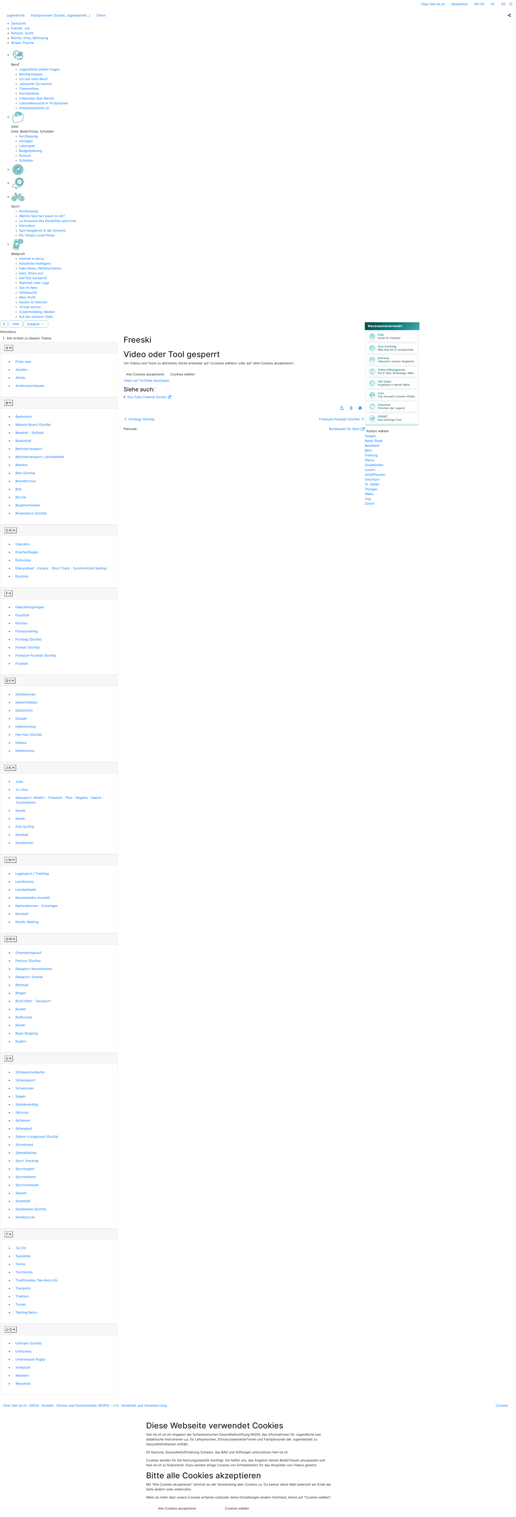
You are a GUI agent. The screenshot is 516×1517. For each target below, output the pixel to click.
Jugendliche (15, 15)
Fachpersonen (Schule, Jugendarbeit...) (60, 15)
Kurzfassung (28, 136)
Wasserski (23, 1383)
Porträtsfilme (29, 93)
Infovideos (27, 226)
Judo (19, 781)
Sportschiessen (27, 1185)
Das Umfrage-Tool (389, 419)
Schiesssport (25, 1080)
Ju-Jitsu (22, 790)
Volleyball (23, 1367)
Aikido (20, 378)
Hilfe (15, 324)
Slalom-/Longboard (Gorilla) (37, 1137)
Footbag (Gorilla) (29, 639)
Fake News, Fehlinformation (40, 268)
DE (503, 4)
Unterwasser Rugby (30, 1359)
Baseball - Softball (30, 433)
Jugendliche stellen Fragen (39, 69)
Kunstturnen (24, 843)
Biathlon (22, 465)
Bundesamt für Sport (345, 429)
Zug (368, 499)
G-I (8, 681)
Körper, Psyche (22, 43)
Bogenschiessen (28, 505)
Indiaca (21, 743)
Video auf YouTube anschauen (147, 380)
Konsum (25, 155)
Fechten (21, 623)
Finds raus (23, 362)
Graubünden (374, 465)
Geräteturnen (25, 694)
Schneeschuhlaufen (30, 1072)
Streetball (23, 1201)
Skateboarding (27, 1104)
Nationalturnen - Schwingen (37, 906)
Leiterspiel (27, 146)
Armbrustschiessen (30, 386)
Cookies (502, 1405)
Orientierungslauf (29, 953)
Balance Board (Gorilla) (33, 425)
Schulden (26, 160)
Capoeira (22, 544)
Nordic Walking (27, 922)
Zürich (369, 504)
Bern (368, 450)
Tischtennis (24, 1272)
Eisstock (22, 576)
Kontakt (48, 1405)
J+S (115, 1405)
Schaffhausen (375, 475)
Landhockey (25, 882)
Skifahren (23, 1120)
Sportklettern (26, 1177)
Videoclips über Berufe (36, 98)
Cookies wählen (183, 374)
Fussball (22, 663)
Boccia (21, 497)
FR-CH (479, 4)
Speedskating (26, 1153)
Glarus (370, 460)
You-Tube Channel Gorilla (146, 397)
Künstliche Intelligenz (35, 263)
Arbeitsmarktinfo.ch (34, 108)
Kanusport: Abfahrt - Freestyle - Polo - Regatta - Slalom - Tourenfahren (60, 800)
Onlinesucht (28, 292)
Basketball (23, 441)
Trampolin (23, 1288)
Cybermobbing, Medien (37, 312)
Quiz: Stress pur (31, 273)
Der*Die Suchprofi (33, 278)
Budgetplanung (30, 151)
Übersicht (18, 23)
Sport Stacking (27, 1161)
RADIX (34, 1405)
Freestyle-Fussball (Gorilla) (36, 655)
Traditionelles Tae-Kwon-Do (37, 1280)
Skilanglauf (24, 1128)
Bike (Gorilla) (25, 473)
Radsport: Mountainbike (34, 969)
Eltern (101, 15)
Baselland (372, 445)
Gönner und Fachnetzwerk (76, 1405)
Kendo (20, 819)
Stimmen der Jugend (391, 408)
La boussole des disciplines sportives (47, 221)
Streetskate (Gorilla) (31, 1209)
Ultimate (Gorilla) (29, 1343)
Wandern (22, 1375)
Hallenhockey (26, 726)
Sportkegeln (25, 1169)
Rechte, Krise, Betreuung (29, 38)
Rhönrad (22, 985)
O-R (9, 939)
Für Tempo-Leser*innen (37, 235)
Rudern (21, 1041)
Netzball (22, 914)
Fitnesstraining (27, 631)
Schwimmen (25, 1088)
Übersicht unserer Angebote (396, 361)
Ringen (21, 993)
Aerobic (21, 370)
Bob (19, 489)
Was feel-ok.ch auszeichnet (396, 349)
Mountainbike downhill (33, 898)
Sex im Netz (28, 288)
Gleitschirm (24, 710)
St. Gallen (372, 484)
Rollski (20, 1025)
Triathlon (22, 1296)
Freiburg (371, 455)
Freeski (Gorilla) (28, 647)
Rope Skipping (27, 1033)
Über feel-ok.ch (433, 4)
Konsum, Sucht (22, 33)
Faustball (22, 615)
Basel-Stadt (374, 441)
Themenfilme (29, 89)
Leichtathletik (26, 890)
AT (493, 4)
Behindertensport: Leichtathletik (40, 457)
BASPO (103, 1405)
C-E (9, 530)
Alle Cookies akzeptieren (145, 374)
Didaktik (34, 324)
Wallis (369, 494)
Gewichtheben (26, 702)
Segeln (21, 1096)
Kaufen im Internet (33, 302)
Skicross (22, 1112)
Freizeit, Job (20, 28)
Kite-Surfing (25, 827)
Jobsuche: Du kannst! (35, 84)
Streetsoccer (25, 1217)
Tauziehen (23, 1256)
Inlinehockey (25, 751)
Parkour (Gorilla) (28, 961)
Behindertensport (29, 449)
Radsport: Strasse (29, 977)
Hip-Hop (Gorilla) (29, 735)
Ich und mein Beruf (33, 79)
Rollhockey (24, 1017)
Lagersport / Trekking (32, 873)
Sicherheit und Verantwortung (144, 1405)
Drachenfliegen (27, 552)
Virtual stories (30, 307)
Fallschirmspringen (30, 607)
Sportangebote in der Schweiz (42, 230)
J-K (8, 768)
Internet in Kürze (31, 259)
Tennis (20, 1264)
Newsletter (459, 4)
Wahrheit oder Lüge (34, 283)
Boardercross (26, 481)
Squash (21, 1193)
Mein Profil (27, 297)
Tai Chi (21, 1248)
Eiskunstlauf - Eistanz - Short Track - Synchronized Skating (61, 568)
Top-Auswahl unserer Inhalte (396, 396)
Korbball (22, 835)
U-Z (9, 1329)
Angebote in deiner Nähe (394, 384)
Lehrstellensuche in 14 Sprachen (43, 103)
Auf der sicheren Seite (36, 317)
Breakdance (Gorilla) (31, 513)
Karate (20, 810)
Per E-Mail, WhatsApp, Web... (397, 373)
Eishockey (23, 560)
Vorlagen (26, 141)
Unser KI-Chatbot (389, 338)
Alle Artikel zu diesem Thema (29, 338)
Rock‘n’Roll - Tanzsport (33, 1001)
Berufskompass (31, 74)
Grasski (21, 718)
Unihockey (24, 1351)
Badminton (24, 416)
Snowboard (24, 1145)
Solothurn (372, 479)
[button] (342, 408)
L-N (8, 860)
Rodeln (21, 1009)
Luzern (370, 470)
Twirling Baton (26, 1312)
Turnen (21, 1304)
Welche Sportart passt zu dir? (42, 216)
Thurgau (371, 489)
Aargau (370, 436)
